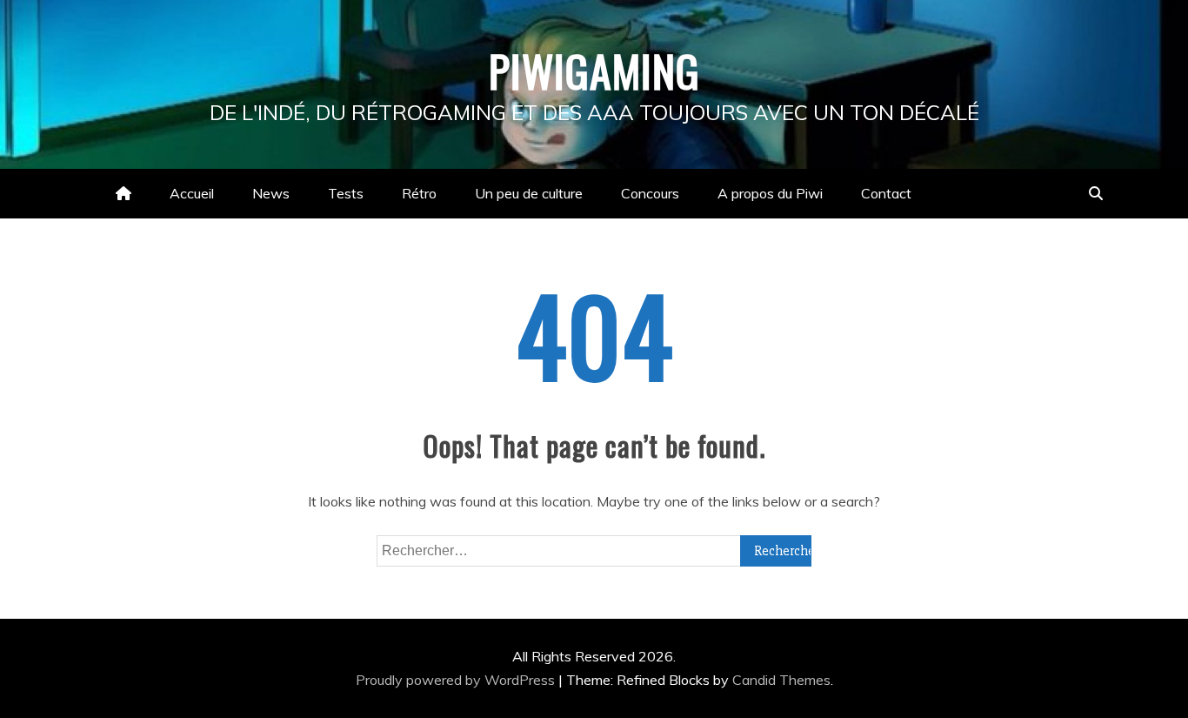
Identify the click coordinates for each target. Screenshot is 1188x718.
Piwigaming (594, 69)
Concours (650, 193)
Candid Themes (781, 679)
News (271, 193)
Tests (346, 193)
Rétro (419, 193)
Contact (886, 193)
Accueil (192, 193)
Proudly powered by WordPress (457, 679)
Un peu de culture (529, 193)
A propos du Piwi (770, 193)
